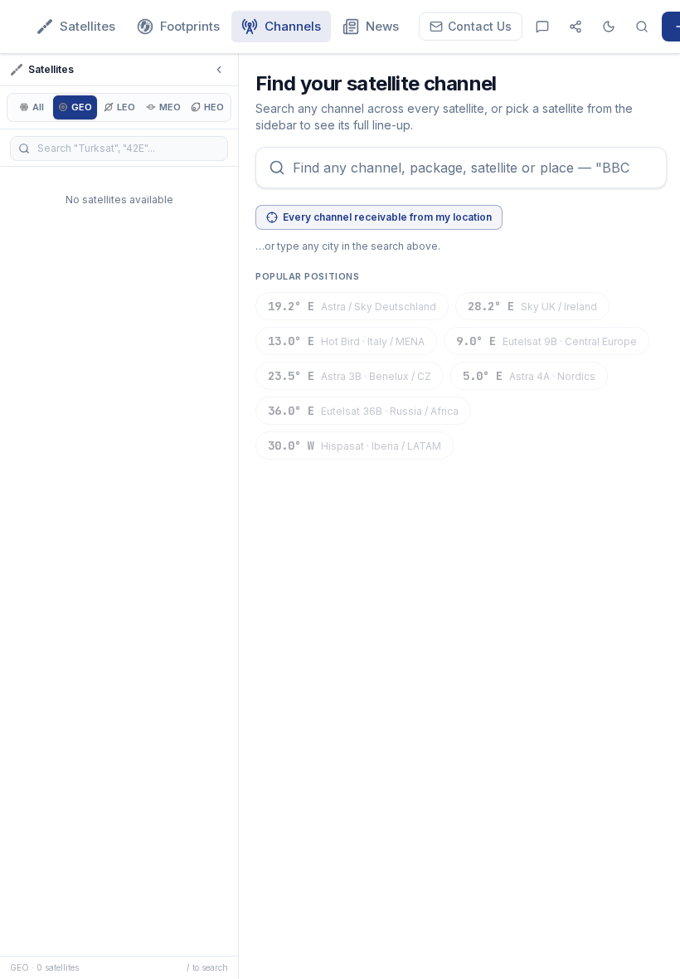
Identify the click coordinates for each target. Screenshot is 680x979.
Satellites (87, 26)
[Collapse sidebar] (219, 70)
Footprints (190, 26)
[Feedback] (542, 26)
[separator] (240, 516)
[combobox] (461, 167)
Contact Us (480, 26)
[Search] (642, 26)
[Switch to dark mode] (608, 26)
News (382, 26)
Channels (293, 26)
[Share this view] (575, 26)
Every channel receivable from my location (387, 217)
